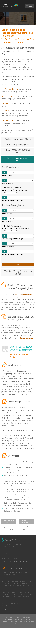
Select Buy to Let (8, 120)
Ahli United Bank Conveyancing (24, 531)
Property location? (9, 247)
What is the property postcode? (13, 200)
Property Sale (7, 111)
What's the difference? (10, 193)
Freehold (7, 188)
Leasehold (17, 188)
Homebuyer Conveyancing (24, 294)
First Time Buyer (7, 96)
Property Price (7, 175)
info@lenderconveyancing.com (19, 561)
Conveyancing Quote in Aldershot (8, 531)
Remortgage (6, 103)
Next (18, 264)
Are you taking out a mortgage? (13, 239)
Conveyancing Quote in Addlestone (8, 527)
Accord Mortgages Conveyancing (25, 527)
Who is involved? (8, 183)
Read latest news (7, 610)
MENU (30, 6)
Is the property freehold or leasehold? (15, 191)
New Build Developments (10, 89)
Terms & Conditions (11, 619)
